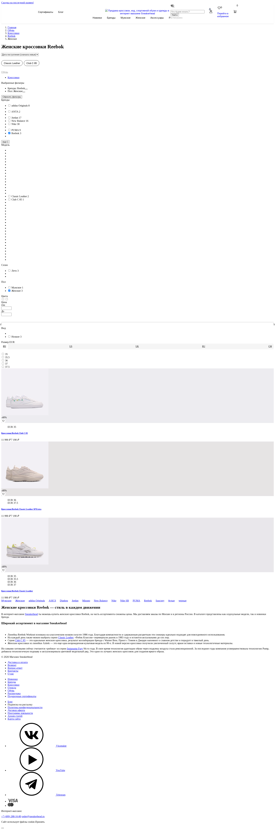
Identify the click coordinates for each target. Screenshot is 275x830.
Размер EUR (8, 342)
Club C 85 (31, 63)
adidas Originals (37, 600)
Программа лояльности (20, 713)
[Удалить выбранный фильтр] (26, 89)
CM (270, 346)
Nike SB (124, 600)
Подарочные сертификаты (22, 696)
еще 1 (5, 142)
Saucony (160, 600)
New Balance (101, 600)
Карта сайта (14, 718)
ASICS (52, 600)
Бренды (111, 17)
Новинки (97, 17)
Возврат (12, 665)
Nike (113, 600)
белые (171, 600)
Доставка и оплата (18, 662)
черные (183, 600)
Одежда (12, 687)
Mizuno (86, 600)
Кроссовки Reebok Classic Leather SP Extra (21, 509)
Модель (5, 144)
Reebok (148, 600)
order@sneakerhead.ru (33, 816)
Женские (20, 600)
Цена (4, 302)
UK (137, 346)
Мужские (6, 600)
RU (203, 346)
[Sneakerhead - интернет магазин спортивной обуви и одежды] (137, 13)
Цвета (4, 296)
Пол (3, 281)
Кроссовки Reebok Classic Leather (17, 591)
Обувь (4, 72)
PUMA (136, 600)
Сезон (4, 265)
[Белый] (3, 299)
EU (4, 346)
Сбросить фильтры (12, 97)
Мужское (125, 17)
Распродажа (14, 693)
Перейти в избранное (223, 15)
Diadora (64, 600)
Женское (140, 17)
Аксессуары (157, 17)
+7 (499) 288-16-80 (11, 816)
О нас (11, 673)
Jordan (75, 600)
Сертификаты (45, 11)
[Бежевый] (6, 299)
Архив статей (15, 716)
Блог (60, 11)
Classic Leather (12, 63)
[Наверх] (2, 828)
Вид (3, 328)
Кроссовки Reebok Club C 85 (14, 433)
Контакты (13, 670)
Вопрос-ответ (15, 668)
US (70, 346)
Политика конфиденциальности (25, 707)
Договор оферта (16, 710)
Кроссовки (13, 77)
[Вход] (211, 12)
